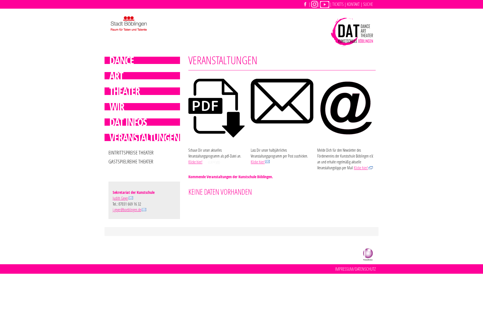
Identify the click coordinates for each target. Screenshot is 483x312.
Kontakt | (354, 4)
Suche (368, 4)
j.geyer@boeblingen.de (127, 209)
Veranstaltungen (144, 137)
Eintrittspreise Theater (130, 152)
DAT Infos (127, 122)
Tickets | (339, 4)
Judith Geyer (120, 198)
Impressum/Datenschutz (355, 269)
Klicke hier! (195, 162)
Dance (121, 60)
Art (116, 75)
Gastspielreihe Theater (130, 161)
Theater (124, 91)
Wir (116, 106)
